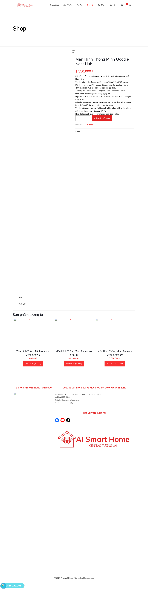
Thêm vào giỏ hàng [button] (33, 363)
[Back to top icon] (74, 575)
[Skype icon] (71, 583)
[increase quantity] (88, 118)
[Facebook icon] (74, 583)
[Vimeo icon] (76, 583)
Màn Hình (89, 125)
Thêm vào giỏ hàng (102, 118)
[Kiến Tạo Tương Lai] (25, 5)
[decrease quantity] (78, 118)
